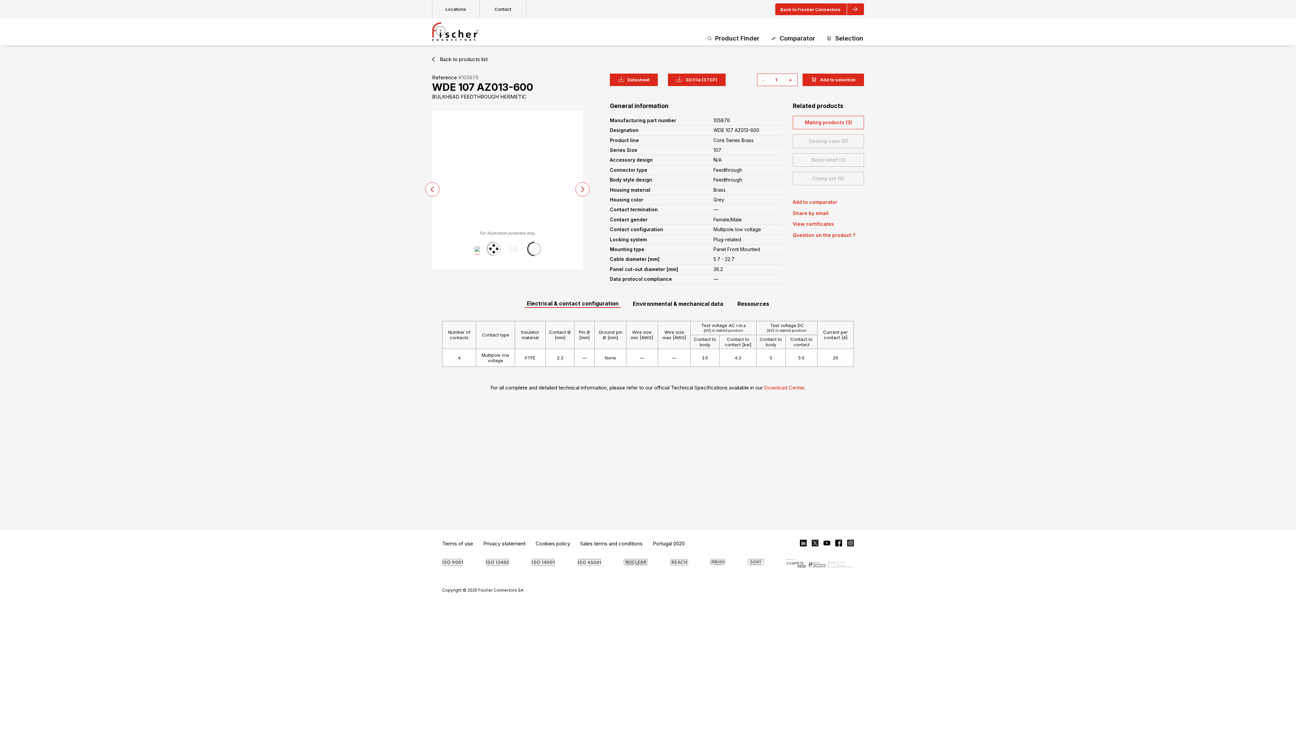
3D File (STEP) (701, 79)
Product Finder (737, 38)
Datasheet (638, 79)
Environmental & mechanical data (678, 303)
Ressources (753, 303)
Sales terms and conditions (611, 543)
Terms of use (457, 543)
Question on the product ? (824, 235)
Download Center (784, 387)
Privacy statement (504, 543)
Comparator (797, 38)
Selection (849, 38)
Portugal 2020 (669, 543)
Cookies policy (553, 543)
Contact (502, 9)
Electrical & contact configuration (573, 303)
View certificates (813, 224)
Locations (456, 9)
